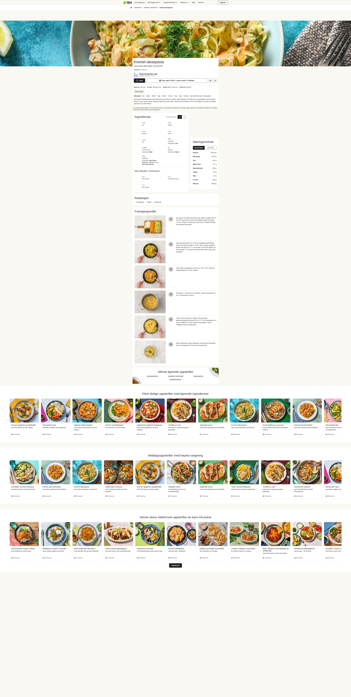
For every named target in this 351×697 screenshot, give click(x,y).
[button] (160, 117)
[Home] (131, 7)
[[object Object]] (210, 80)
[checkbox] (134, 70)
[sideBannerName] (204, 124)
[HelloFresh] (127, 2)
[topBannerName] (175, 15)
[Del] (215, 80)
